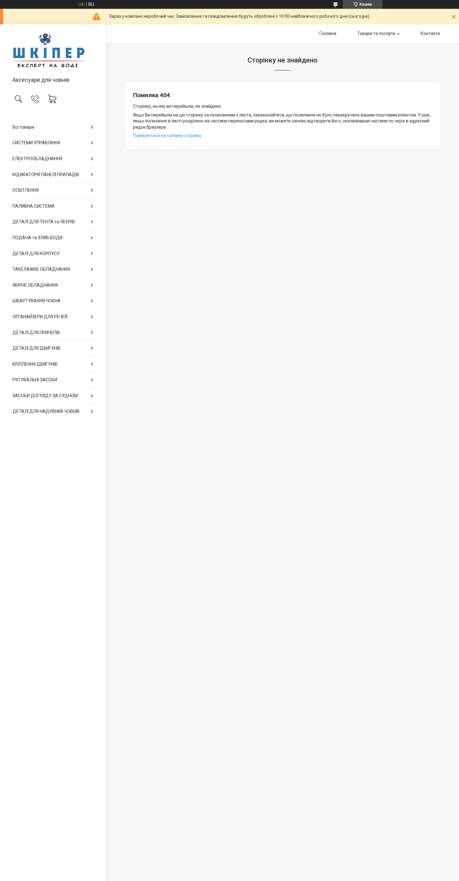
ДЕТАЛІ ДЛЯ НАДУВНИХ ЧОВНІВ (46, 411)
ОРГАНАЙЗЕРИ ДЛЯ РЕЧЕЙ (39, 316)
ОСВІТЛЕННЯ (25, 190)
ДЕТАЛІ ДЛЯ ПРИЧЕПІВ (36, 332)
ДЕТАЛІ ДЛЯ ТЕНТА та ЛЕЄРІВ (43, 221)
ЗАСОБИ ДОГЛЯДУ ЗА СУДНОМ (45, 395)
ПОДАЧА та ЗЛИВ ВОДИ (37, 237)
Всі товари (23, 127)
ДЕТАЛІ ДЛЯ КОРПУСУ (36, 253)
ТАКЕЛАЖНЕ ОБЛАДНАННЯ (41, 269)
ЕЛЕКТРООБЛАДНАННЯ (37, 158)
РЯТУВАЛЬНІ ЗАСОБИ (34, 379)
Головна (327, 33)
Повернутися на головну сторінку (167, 135)
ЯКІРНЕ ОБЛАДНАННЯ (35, 285)
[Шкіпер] (52, 51)
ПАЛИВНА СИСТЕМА (33, 206)
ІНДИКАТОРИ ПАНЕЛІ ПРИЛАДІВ (45, 174)
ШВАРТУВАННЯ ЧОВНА (36, 300)
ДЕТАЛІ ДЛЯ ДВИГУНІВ (36, 348)
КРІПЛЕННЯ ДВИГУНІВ (34, 364)
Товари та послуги (376, 33)
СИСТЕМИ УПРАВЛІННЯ (36, 142)
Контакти (430, 33)
